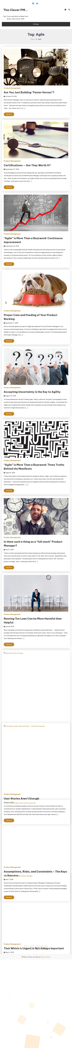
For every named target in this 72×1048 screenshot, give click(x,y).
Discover (9, 114)
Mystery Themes (45, 957)
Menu (37, 24)
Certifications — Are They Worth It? (27, 165)
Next (44, 947)
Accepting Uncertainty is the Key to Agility (32, 391)
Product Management (12, 88)
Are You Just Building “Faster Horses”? (29, 92)
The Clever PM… (15, 10)
